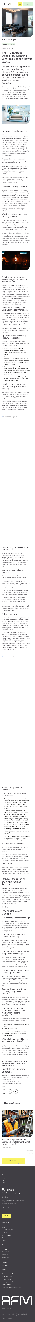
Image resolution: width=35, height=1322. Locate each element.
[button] (31, 1152)
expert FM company (9, 233)
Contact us (28, 4)
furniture (13, 379)
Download (5, 907)
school (16, 98)
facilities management (14, 847)
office (11, 98)
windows (22, 405)
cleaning (23, 146)
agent (3, 647)
